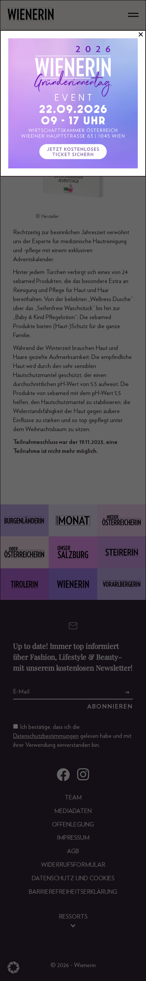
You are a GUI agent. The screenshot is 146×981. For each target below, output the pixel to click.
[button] (13, 967)
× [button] (141, 34)
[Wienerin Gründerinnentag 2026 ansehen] (73, 103)
